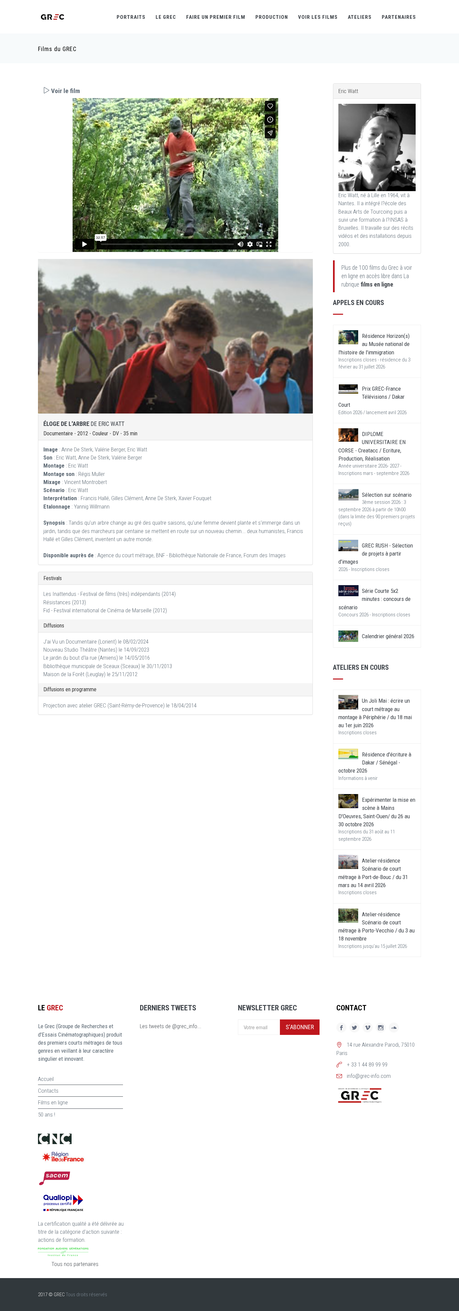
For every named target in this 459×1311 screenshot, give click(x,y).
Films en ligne (53, 1102)
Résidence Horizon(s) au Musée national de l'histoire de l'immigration (374, 344)
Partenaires (399, 17)
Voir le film (65, 91)
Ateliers (360, 17)
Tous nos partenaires (74, 1264)
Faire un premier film (215, 17)
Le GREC (166, 17)
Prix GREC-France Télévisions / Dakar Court (371, 396)
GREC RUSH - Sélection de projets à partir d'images (375, 553)
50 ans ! (46, 1114)
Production (271, 17)
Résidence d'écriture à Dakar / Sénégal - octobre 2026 (374, 762)
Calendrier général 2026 (388, 636)
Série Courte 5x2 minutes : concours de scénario (374, 599)
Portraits (131, 17)
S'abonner (300, 1027)
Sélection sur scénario (387, 494)
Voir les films (318, 17)
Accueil (46, 1079)
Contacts (48, 1090)
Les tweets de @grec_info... (170, 1026)
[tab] (175, 91)
